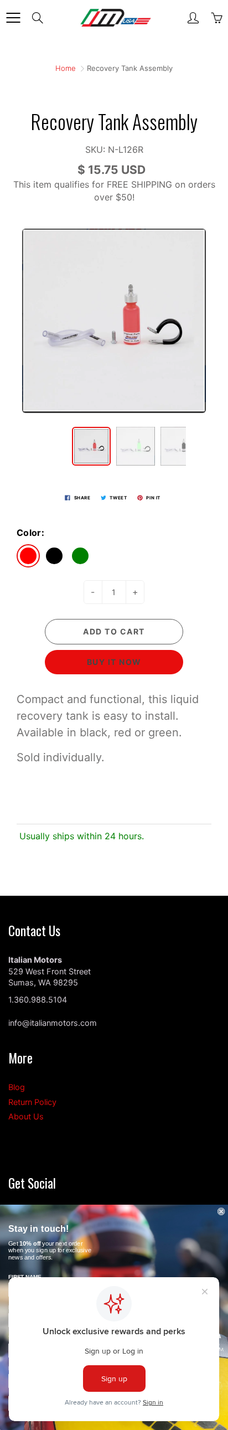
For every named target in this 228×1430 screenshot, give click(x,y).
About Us (26, 1117)
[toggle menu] (13, 17)
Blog (16, 1087)
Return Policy (32, 1102)
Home (65, 68)
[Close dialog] (221, 1211)
